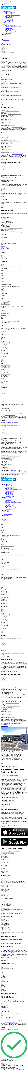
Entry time (3, 345)
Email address (4, 113)
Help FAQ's (6, 3)
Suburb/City (3, 122)
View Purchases (4, 477)
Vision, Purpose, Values (11, 31)
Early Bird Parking (10, 12)
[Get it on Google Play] (14, 845)
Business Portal (10, 1069)
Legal (4, 4)
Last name (3, 112)
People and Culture (10, 29)
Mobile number (4, 115)
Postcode (3, 124)
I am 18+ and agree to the (11, 127)
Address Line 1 (4, 119)
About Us (5, 24)
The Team (8, 30)
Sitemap (25, 1069)
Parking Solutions (7, 11)
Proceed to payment (5, 303)
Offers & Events (7, 22)
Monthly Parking (10, 16)
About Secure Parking (11, 25)
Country (2, 116)
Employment (9, 28)
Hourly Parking (9, 13)
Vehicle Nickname (5, 229)
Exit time (3, 355)
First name (3, 110)
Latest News (9, 33)
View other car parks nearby (15, 851)
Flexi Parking (9, 17)
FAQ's (2, 47)
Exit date (3, 350)
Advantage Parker (10, 21)
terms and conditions (17, 127)
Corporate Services (7, 1)
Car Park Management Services (13, 26)
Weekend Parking (10, 20)
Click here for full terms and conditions (9, 422)
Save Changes (4, 132)
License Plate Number (6, 125)
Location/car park (5, 851)
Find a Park (3, 49)
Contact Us (6, 34)
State (2, 118)
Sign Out (3, 258)
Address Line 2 (4, 121)
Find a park (3, 315)
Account (2, 196)
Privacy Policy (4, 1069)
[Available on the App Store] (14, 835)
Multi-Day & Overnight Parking (13, 15)
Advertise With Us (19, 1069)
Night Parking (9, 19)
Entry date (3, 341)
